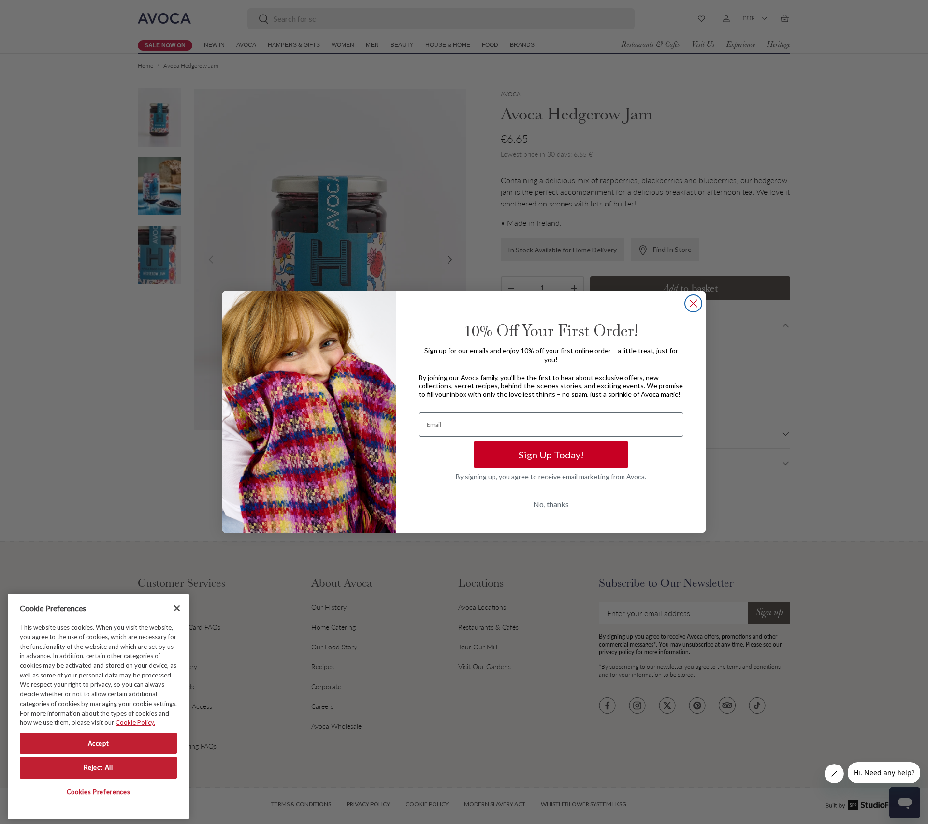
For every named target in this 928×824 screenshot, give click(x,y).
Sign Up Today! (551, 454)
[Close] (177, 608)
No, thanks (551, 504)
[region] (98, 706)
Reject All (98, 767)
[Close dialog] (693, 303)
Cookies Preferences (98, 791)
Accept (98, 743)
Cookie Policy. (135, 722)
